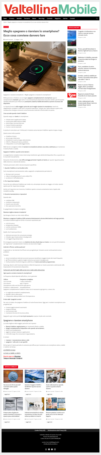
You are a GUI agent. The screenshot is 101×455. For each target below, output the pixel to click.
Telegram (6, 358)
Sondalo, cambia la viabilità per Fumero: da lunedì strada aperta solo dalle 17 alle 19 (87, 77)
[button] (97, 18)
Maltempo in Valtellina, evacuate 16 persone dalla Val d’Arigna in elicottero (87, 59)
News (5, 18)
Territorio (27, 18)
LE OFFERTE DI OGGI (9, 350)
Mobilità (19, 18)
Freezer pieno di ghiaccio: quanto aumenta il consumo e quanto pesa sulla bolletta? (12, 414)
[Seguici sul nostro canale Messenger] (52, 449)
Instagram (19, 358)
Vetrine (65, 18)
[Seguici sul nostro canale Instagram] (55, 449)
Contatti (72, 18)
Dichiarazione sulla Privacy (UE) (57, 430)
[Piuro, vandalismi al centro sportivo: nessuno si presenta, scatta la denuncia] (71, 69)
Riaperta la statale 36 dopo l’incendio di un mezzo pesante (87, 95)
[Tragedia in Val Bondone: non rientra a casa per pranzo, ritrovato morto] (71, 38)
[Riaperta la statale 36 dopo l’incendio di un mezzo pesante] (71, 95)
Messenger (12, 358)
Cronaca (11, 18)
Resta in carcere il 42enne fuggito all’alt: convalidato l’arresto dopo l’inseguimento (87, 86)
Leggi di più (7, 394)
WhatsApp (17, 356)
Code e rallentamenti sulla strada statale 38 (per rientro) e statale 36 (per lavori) (87, 103)
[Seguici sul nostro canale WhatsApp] (46, 449)
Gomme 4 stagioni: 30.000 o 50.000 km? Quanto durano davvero (33, 386)
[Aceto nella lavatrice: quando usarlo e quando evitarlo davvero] (55, 376)
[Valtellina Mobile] (50, 9)
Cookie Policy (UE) (40, 430)
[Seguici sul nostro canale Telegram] (49, 449)
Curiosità (49, 18)
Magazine (58, 18)
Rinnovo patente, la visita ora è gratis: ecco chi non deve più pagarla (55, 414)
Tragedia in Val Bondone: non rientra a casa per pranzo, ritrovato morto (87, 33)
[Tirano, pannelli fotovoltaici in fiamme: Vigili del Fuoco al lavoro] (71, 51)
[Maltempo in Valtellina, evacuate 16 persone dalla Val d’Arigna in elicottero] (71, 60)
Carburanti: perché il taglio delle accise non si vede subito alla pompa (24, 270)
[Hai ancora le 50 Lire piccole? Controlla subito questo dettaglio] (13, 376)
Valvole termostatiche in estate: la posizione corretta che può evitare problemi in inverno (34, 414)
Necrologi (41, 18)
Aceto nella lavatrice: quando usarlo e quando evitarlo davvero (54, 386)
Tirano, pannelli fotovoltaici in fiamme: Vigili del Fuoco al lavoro (88, 50)
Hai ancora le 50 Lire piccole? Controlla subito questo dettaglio (12, 386)
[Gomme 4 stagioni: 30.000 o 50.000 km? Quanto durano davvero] (34, 376)
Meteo (34, 18)
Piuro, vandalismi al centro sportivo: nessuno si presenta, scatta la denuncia (87, 68)
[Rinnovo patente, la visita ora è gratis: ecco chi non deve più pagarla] (55, 403)
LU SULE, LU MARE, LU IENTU (11, 353)
